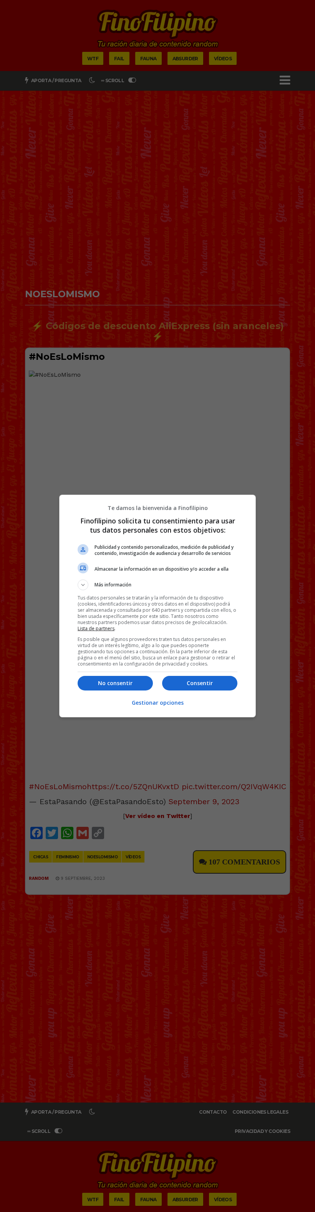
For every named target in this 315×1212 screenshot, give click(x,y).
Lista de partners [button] (96, 628)
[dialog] (157, 606)
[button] (157, 585)
